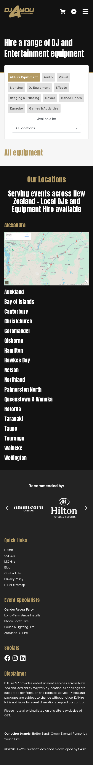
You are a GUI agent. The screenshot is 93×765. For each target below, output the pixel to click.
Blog (7, 567)
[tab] (46, 225)
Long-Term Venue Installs (22, 615)
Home (8, 550)
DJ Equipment (39, 87)
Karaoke (16, 108)
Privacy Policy (13, 579)
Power (50, 98)
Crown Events (61, 733)
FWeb (82, 749)
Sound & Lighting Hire (19, 627)
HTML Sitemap (14, 585)
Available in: (46, 118)
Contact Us (12, 573)
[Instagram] (15, 658)
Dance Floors (71, 98)
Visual (63, 77)
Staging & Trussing (24, 98)
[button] (7, 508)
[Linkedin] (23, 658)
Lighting (16, 87)
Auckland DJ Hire (16, 633)
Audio (48, 77)
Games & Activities (43, 108)
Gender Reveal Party (19, 609)
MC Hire (10, 561)
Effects (61, 87)
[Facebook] (7, 658)
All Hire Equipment (24, 77)
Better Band (40, 733)
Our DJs (9, 556)
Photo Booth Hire (16, 621)
